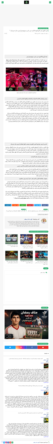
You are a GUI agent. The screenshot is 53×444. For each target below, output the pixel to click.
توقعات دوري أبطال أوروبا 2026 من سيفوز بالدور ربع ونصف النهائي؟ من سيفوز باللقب (27, 246)
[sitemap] (12, 442)
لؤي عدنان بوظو (36, 442)
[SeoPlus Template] (49, 442)
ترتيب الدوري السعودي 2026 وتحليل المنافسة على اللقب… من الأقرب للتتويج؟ (42, 246)
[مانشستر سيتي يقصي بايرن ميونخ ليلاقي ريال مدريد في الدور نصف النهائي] (41, 255)
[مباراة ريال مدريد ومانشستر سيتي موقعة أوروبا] (11, 239)
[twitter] (10, 347)
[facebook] (32, 347)
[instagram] (21, 347)
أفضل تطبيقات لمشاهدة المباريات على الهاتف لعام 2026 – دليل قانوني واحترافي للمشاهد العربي (26, 358)
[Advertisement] (26, 16)
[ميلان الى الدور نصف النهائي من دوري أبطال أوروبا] (26, 255)
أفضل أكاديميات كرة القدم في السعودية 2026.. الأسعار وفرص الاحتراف (30, 412)
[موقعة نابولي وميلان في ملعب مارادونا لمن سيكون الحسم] (11, 255)
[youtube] (43, 347)
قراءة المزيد (45, 382)
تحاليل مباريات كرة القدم (43, 28)
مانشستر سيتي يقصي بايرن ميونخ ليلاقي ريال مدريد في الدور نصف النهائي (41, 263)
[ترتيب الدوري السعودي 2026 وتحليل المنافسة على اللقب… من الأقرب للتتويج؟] (41, 239)
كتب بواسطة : (31, 219)
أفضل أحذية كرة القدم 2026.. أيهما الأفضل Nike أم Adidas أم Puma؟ (30, 385)
